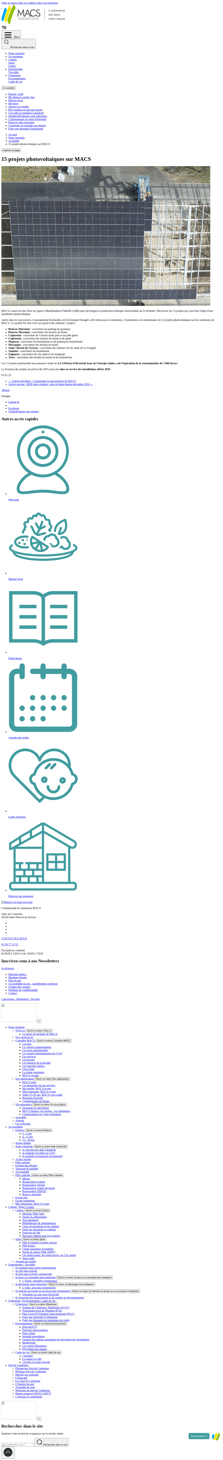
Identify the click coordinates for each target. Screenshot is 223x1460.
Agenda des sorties (25, 1261)
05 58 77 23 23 (9, 944)
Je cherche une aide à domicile (39, 1149)
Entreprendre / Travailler (21, 1264)
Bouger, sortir (15, 94)
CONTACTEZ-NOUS (14, 938)
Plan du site (14, 980)
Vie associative (23, 1104)
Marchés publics (17, 974)
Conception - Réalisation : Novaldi (20, 999)
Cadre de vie (22, 1352)
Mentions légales (17, 977)
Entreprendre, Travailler (15, 71)
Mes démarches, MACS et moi (32, 1203)
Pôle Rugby (28, 1245)
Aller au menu (9, 2)
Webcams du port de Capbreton (32, 1390)
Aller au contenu (27, 2)
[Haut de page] (8, 1453)
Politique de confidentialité (23, 990)
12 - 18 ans (28, 1139)
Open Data (28, 1069)
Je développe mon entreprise (31, 1284)
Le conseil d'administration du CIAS (42, 1053)
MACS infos (29, 1082)
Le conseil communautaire (36, 1047)
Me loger (13, 103)
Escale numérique (25, 1200)
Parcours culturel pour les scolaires (41, 1235)
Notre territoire (16, 53)
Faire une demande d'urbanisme (25, 128)
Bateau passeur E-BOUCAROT (33, 1393)
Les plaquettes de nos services (38, 1085)
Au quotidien (15, 56)
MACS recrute (30, 1075)
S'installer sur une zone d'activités (40, 1294)
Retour (5, 390)
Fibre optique (22, 1162)
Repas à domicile (31, 1194)
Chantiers (27, 1355)
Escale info (21, 1197)
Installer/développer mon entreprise (27, 116)
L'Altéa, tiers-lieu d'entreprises (39, 1287)
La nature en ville (31, 1358)
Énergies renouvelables (35, 1330)
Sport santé (28, 1258)
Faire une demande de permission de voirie (45, 1320)
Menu (16, 37)
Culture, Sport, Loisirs (12, 62)
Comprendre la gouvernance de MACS (42, 381)
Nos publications (24, 1078)
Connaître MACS (25, 1040)
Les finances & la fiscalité (36, 1062)
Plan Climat (28, 1333)
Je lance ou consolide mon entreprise (35, 1277)
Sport (18, 1239)
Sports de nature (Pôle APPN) (38, 1252)
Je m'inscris (7, 968)
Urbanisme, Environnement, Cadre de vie (17, 78)
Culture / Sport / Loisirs (21, 1206)
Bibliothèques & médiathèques (39, 1223)
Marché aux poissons (27, 1374)
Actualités (20, 1117)
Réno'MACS (29, 1326)
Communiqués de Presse (35, 1101)
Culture (19, 1210)
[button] (216, 1436)
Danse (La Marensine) (34, 1216)
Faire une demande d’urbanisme (39, 1317)
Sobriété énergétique (33, 1336)
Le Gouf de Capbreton (27, 1380)
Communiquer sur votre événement (41, 1114)
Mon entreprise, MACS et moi (39, 1091)
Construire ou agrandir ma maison (27, 125)
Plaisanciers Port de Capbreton (32, 1368)
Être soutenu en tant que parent (25, 109)
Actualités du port (25, 1387)
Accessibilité (22, 1171)
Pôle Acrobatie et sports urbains (39, 1242)
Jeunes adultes (23, 1143)
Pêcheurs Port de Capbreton (30, 1371)
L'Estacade (21, 1377)
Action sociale (23, 1159)
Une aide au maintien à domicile (26, 112)
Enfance (20, 1130)
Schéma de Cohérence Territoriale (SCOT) (45, 1307)
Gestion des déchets (26, 1165)
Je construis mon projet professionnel (35, 1267)
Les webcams (22, 1123)
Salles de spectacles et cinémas (39, 1229)
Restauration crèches (33, 1184)
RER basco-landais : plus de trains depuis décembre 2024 (50, 384)
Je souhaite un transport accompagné (42, 1156)
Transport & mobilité (26, 1168)
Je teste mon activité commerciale (33, 1274)
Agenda (19, 1120)
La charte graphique (33, 1072)
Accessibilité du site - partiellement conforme (33, 983)
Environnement (24, 1323)
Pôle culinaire (23, 1175)
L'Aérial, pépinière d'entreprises (39, 1280)
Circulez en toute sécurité (36, 1362)
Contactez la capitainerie (28, 1396)
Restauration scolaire (33, 1181)
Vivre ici (20, 1030)
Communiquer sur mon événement (27, 119)
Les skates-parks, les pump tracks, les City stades (49, 1255)
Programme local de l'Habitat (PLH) (42, 1310)
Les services (29, 1056)
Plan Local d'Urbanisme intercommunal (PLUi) (48, 1313)
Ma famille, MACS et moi (36, 1088)
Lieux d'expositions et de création (40, 1226)
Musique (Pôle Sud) (33, 1213)
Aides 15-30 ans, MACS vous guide (42, 1094)
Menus (26, 1178)
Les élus (26, 1044)
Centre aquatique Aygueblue (37, 1248)
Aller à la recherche (47, 2)
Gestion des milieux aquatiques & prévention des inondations (55, 1339)
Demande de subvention (35, 1107)
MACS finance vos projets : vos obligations (46, 1111)
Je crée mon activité (26, 1270)
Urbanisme (21, 1304)
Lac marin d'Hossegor (34, 1345)
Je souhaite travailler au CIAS (38, 1153)
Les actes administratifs (35, 1050)
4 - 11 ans (27, 1136)
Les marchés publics (33, 1066)
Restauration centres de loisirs (38, 1188)
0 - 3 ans (27, 1133)
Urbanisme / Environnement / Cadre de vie (31, 1300)
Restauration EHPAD (34, 1191)
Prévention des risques (34, 1349)
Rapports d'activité (32, 1097)
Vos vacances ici (24, 1037)
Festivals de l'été (31, 1232)
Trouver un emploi (18, 106)
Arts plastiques (30, 1220)
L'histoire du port (24, 1384)
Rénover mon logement (21, 122)
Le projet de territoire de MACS (39, 1034)
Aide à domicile (24, 1146)
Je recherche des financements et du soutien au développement (49, 1297)
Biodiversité (29, 1342)
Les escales (28, 1059)
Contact (12, 993)
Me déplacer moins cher (21, 97)
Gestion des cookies (19, 986)
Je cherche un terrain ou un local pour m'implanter (43, 1291)
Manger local (15, 100)
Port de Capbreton (18, 1365)
